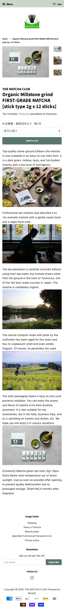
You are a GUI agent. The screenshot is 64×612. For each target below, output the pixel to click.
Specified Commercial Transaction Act (32, 536)
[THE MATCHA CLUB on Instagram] (32, 578)
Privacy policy (32, 540)
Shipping (24, 113)
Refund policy (32, 531)
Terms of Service (32, 527)
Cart (59, 4)
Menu (9, 4)
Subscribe (53, 562)
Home (5, 38)
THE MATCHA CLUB (35, 589)
